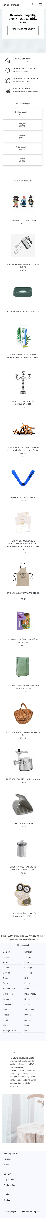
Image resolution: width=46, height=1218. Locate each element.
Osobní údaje (9, 1185)
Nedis (27, 999)
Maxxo (27, 1025)
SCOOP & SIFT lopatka (23, 823)
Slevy (6, 1165)
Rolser (27, 1004)
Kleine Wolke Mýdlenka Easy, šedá (23, 311)
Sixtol (5, 1009)
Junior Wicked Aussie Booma (23, 497)
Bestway (7, 983)
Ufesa (27, 1031)
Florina (27, 989)
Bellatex (28, 978)
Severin (6, 973)
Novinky (7, 1159)
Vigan (5, 962)
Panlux (27, 1015)
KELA (27, 962)
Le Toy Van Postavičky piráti (23, 221)
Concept (28, 968)
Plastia (6, 1015)
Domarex (7, 1004)
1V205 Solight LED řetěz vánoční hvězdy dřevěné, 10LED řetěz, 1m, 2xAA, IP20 (23, 450)
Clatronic (7, 968)
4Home (27, 957)
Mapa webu (9, 1179)
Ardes (27, 1020)
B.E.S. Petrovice (31, 994)
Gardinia (28, 952)
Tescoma (28, 973)
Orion (5, 978)
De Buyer (7, 952)
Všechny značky (11, 1153)
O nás (6, 1194)
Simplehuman (30, 1009)
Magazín (7, 1174)
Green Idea (8, 994)
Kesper (6, 957)
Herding (6, 1020)
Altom (5, 1025)
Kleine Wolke (9, 989)
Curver (27, 983)
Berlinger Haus (9, 1031)
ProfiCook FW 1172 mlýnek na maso (23, 779)
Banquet (6, 999)
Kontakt (7, 1200)
